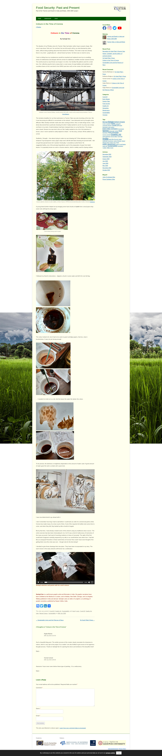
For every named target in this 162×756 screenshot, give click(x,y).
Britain (111, 122)
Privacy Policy (122, 748)
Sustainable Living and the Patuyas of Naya (49, 620)
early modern (111, 127)
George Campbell (107, 134)
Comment (39, 687)
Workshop (47, 18)
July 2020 (105, 161)
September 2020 (107, 156)
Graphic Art (58, 611)
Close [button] (118, 753)
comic (77, 611)
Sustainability (65, 611)
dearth (120, 125)
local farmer (110, 140)
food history (105, 132)
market (115, 140)
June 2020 (105, 163)
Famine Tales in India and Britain (116, 42)
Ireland (120, 139)
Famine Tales (106, 101)
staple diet (105, 146)
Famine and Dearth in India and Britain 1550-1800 (115, 37)
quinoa (117, 144)
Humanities (106, 108)
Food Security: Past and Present (58, 7)
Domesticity (105, 127)
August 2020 (106, 159)
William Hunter (110, 147)
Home (39, 18)
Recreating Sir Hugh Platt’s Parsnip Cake (114, 51)
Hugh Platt (120, 136)
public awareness (109, 144)
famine (106, 131)
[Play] (38, 582)
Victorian (105, 115)
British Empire (119, 122)
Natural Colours (43, 613)
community (118, 123)
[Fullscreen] (92, 582)
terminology (120, 146)
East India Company (110, 129)
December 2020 (107, 154)
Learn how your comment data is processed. (73, 728)
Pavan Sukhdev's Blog (109, 179)
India (37, 613)
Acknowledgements (113, 748)
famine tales (111, 131)
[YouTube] (120, 28)
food (120, 131)
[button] (65, 568)
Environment (121, 129)
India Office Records (113, 139)
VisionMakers (65, 114)
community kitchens (107, 125)
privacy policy (110, 753)
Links (56, 18)
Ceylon (104, 123)
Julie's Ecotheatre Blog (109, 177)
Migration (119, 140)
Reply (37, 651)
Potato (117, 142)
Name (38, 708)
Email (38, 715)
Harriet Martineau (106, 136)
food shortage (113, 132)
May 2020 (105, 165)
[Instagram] (109, 28)
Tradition (104, 147)
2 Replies (38, 27)
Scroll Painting (122, 144)
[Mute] (89, 582)
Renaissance (106, 110)
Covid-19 (52, 611)
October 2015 (106, 170)
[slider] (64, 582)
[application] (65, 568)
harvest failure (114, 136)
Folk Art (116, 131)
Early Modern (106, 99)
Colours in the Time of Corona (111, 60)
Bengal (105, 122)
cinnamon (108, 123)
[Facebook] (104, 28)
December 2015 (107, 168)
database (92, 202)
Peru (115, 142)
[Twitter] (114, 28)
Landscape (105, 140)
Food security (106, 103)
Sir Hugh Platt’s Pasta (87, 620)
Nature (111, 142)
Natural (123, 140)
